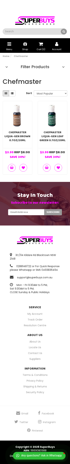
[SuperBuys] (35, 19)
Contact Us (35, 353)
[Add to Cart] (12, 168)
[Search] (64, 31)
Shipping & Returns (35, 386)
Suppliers (35, 359)
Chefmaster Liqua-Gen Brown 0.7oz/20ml (17, 136)
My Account (35, 314)
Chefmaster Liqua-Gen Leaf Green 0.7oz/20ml (52, 136)
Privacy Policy (35, 381)
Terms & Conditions (35, 375)
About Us (35, 341)
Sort (28, 93)
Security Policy (35, 392)
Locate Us (35, 347)
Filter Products (35, 67)
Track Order (35, 319)
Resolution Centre (35, 325)
